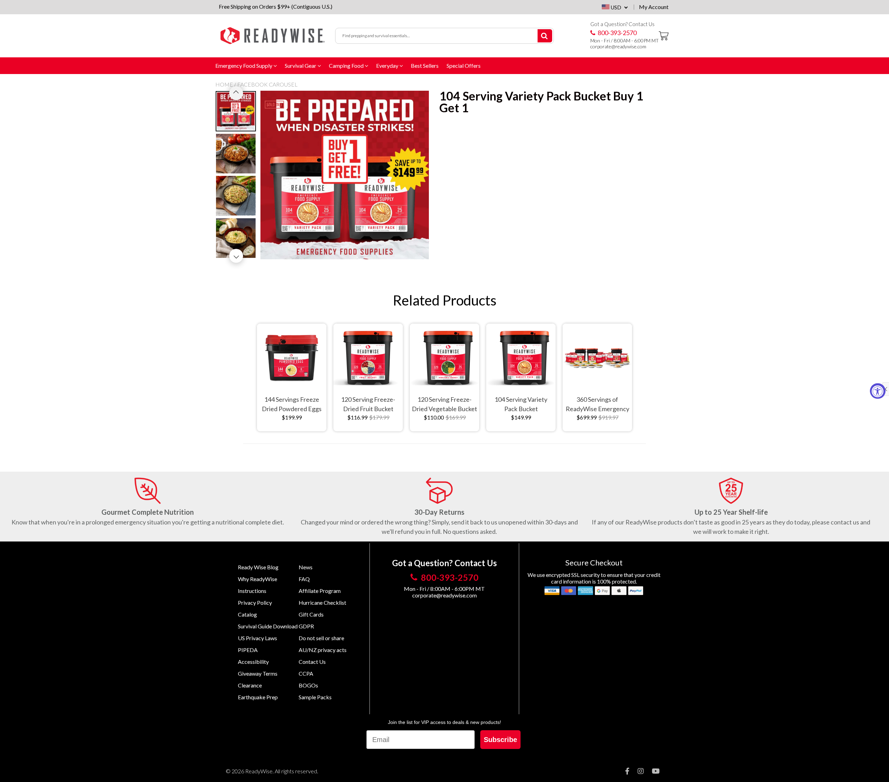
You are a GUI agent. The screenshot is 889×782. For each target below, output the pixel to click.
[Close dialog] (558, 319)
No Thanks (507, 444)
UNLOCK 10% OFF (507, 427)
